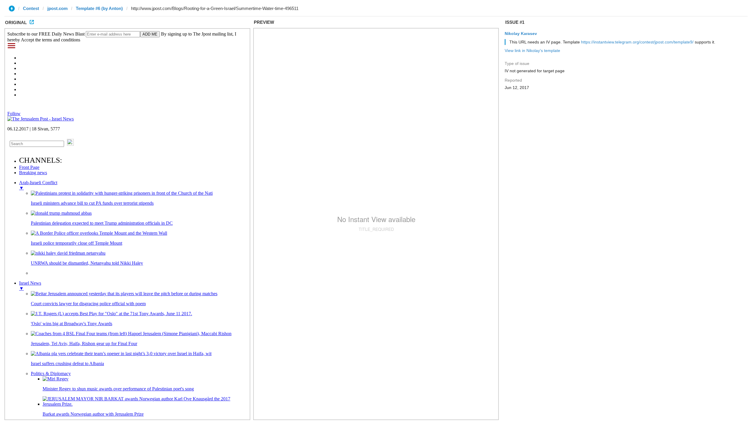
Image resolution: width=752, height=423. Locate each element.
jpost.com (57, 8)
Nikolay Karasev (521, 33)
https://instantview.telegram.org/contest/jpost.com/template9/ (637, 42)
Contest (31, 8)
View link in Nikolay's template (532, 50)
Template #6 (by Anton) (99, 8)
